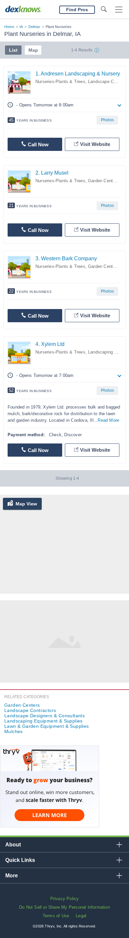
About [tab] (13, 844)
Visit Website (95, 144)
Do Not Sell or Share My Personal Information (64, 907)
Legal (81, 915)
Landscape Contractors (30, 710)
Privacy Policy (64, 898)
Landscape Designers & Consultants (44, 715)
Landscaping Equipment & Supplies (43, 721)
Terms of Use (56, 915)
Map (33, 50)
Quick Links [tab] (20, 860)
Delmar (34, 27)
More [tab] (11, 875)
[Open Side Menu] (118, 10)
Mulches (13, 731)
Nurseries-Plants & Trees (60, 81)
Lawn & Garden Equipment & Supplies (46, 726)
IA (21, 27)
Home (9, 27)
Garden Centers (103, 180)
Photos (107, 120)
